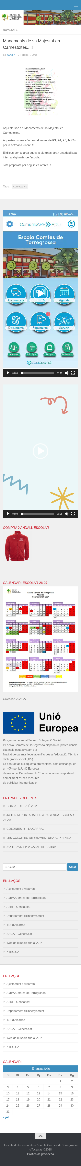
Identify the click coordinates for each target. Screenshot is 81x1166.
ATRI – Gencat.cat (18, 906)
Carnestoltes (20, 186)
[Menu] (76, 5)
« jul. (6, 1117)
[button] (40, 293)
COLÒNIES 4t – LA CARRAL (25, 828)
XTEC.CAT (13, 951)
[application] (40, 293)
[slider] (37, 373)
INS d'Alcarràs (15, 924)
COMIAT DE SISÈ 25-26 (22, 806)
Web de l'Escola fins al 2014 (24, 942)
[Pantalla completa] (73, 373)
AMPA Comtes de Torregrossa (26, 897)
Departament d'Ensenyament (25, 915)
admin (11, 54)
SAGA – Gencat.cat (19, 933)
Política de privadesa (40, 1154)
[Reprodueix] (8, 373)
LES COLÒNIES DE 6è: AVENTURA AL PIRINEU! (39, 837)
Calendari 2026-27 (14, 699)
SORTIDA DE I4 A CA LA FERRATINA (31, 846)
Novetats (10, 29)
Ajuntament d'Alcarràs (20, 888)
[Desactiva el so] (67, 373)
